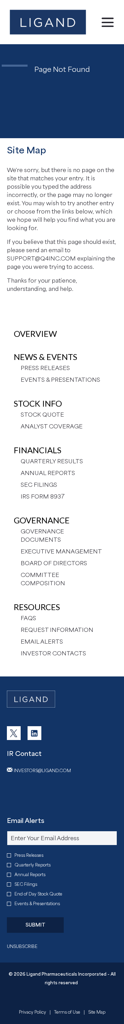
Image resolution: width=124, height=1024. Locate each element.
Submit (35, 925)
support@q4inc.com (41, 258)
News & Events (45, 357)
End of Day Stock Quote (38, 894)
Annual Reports (48, 473)
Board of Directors (54, 563)
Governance (42, 520)
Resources (37, 607)
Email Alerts (42, 641)
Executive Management (61, 551)
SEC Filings (39, 484)
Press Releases (45, 367)
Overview (35, 334)
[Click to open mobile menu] (108, 22)
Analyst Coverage (52, 426)
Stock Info (38, 403)
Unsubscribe (22, 946)
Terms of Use (67, 1013)
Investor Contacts (53, 653)
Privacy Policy (32, 1013)
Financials (37, 450)
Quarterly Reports (32, 864)
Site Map (96, 1013)
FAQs (28, 618)
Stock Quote (42, 414)
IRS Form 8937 (43, 496)
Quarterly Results (52, 461)
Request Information (57, 629)
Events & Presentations (60, 379)
